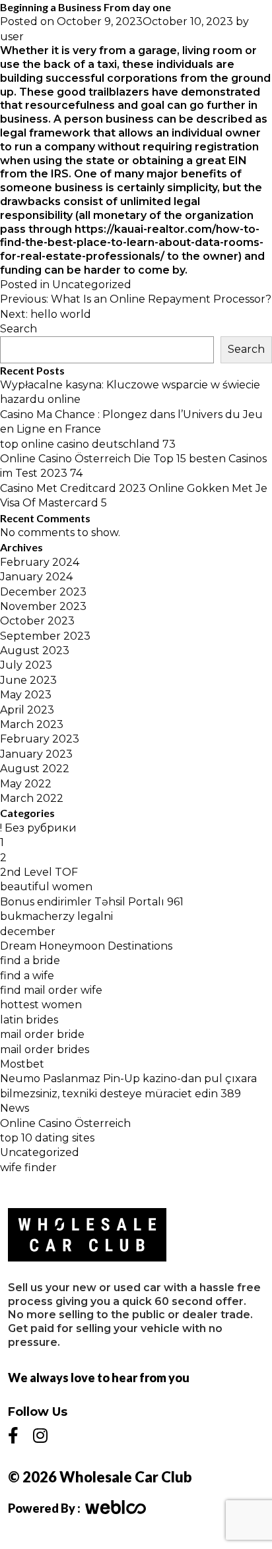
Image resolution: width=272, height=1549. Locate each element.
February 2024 (39, 562)
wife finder (28, 1167)
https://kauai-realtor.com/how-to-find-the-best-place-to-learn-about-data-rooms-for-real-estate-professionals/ (131, 243)
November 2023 (43, 606)
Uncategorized (91, 284)
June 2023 (28, 680)
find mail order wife (51, 990)
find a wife (27, 975)
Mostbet (22, 1064)
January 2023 (36, 754)
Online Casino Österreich (65, 1123)
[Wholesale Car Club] (87, 1234)
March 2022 (31, 798)
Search (18, 328)
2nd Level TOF (39, 872)
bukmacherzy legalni (56, 916)
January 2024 (36, 576)
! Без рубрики (38, 828)
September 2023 (45, 636)
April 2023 (27, 710)
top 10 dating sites (47, 1138)
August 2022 (34, 768)
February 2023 (39, 739)
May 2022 (25, 783)
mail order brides (44, 1049)
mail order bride (42, 1034)
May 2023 (25, 694)
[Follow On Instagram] (40, 1435)
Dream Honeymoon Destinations (86, 946)
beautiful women (46, 886)
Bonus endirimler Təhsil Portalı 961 (92, 902)
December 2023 (43, 592)
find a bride (30, 960)
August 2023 (34, 650)
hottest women (41, 1004)
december (27, 931)
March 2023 (31, 724)
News (14, 1108)
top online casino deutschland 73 (88, 444)
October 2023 (37, 621)
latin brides (29, 1020)
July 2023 (26, 665)
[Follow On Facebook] (13, 1435)
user (12, 36)
